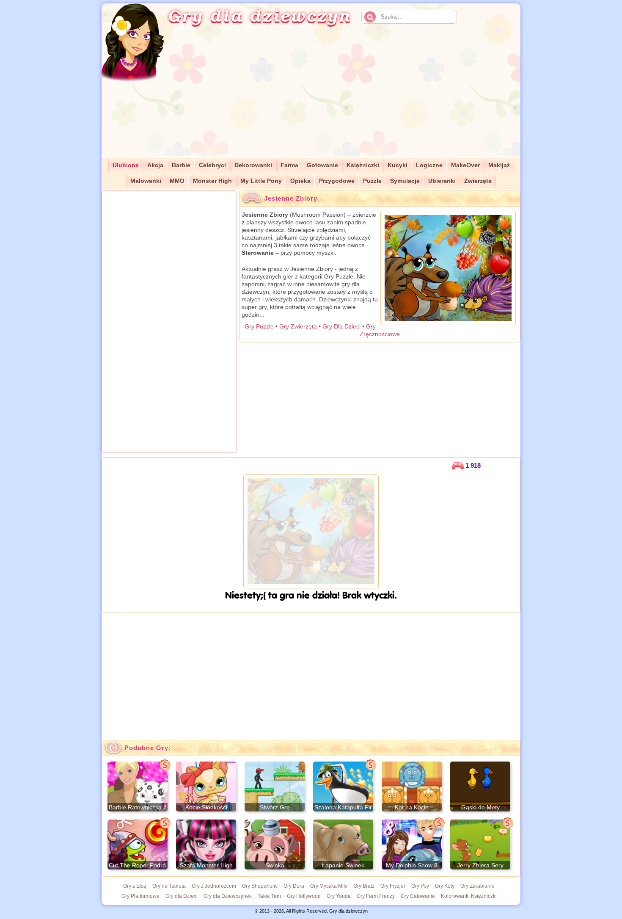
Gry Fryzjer (392, 886)
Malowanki (145, 181)
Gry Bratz (363, 886)
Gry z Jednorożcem (214, 886)
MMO (177, 181)
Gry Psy (420, 886)
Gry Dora (293, 886)
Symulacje (405, 181)
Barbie (181, 165)
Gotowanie (322, 165)
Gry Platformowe (140, 896)
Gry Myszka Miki (328, 886)
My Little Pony (261, 181)
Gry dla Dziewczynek (228, 896)
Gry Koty (444, 886)
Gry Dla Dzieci (341, 326)
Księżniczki (363, 165)
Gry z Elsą (134, 886)
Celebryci (212, 165)
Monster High (212, 181)
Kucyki (397, 165)
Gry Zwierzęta (298, 326)
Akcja (155, 165)
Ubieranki (442, 181)
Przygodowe (337, 181)
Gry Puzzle (259, 326)
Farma (289, 165)
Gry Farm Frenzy (376, 896)
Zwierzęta (478, 181)
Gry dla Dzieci (181, 896)
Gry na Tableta (169, 886)
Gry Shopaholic (260, 886)
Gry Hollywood (304, 896)
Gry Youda (339, 896)
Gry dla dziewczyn (259, 15)
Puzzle (372, 181)
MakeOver (465, 165)
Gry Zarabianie (477, 886)
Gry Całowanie (418, 896)
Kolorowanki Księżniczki (469, 896)
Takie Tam (269, 896)
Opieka (300, 181)
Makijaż (499, 165)
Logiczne (429, 165)
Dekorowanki (253, 165)
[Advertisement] (351, 97)
